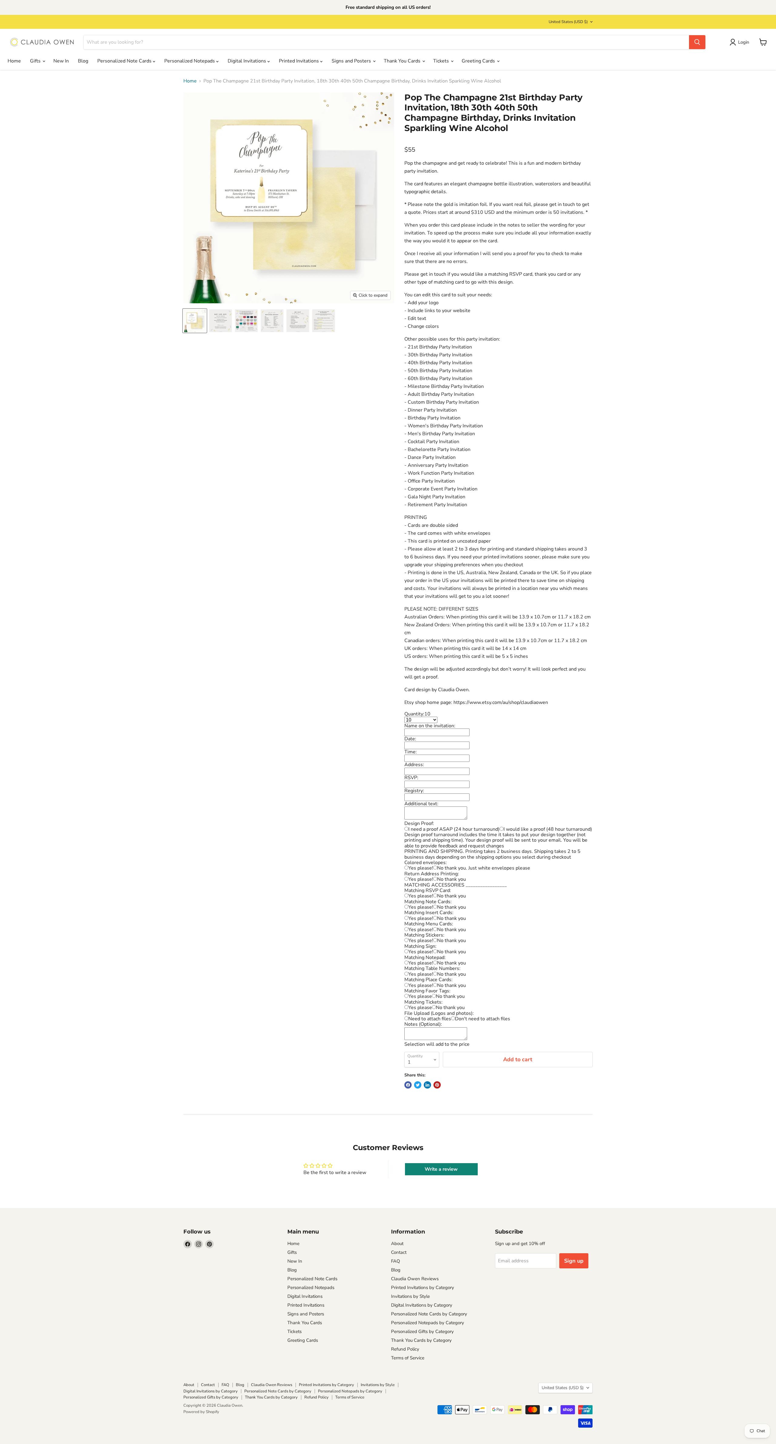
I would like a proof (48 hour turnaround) (547, 829)
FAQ (395, 1261)
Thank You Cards (403, 61)
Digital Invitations (247, 61)
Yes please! (420, 868)
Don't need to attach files (482, 1018)
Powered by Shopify (201, 1412)
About (397, 1243)
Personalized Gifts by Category (422, 1331)
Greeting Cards (479, 61)
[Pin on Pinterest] (437, 1085)
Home (14, 61)
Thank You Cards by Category (421, 1340)
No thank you (451, 879)
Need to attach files (429, 1018)
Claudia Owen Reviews (415, 1279)
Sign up (574, 1260)
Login (743, 42)
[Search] (697, 42)
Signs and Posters (352, 61)
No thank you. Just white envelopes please (483, 868)
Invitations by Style (410, 1296)
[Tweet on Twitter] (417, 1085)
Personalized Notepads (190, 61)
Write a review (441, 1169)
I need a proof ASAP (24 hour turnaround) (454, 829)
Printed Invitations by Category (422, 1287)
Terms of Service (407, 1358)
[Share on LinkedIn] (427, 1085)
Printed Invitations (299, 61)
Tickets (441, 61)
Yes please (420, 996)
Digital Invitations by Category (421, 1305)
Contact (398, 1252)
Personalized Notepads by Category (427, 1323)
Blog (83, 61)
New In (61, 61)
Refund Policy (405, 1349)
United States (568, 22)
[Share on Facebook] (408, 1085)
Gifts (36, 61)
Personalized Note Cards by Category (429, 1314)
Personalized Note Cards (125, 61)
